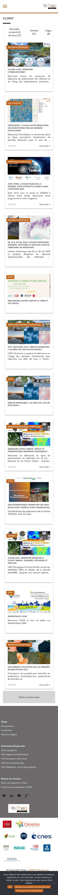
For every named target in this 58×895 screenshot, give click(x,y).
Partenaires (6, 730)
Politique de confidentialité (29, 890)
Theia (4, 721)
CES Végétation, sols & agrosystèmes (18, 766)
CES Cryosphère (9, 750)
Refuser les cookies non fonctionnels (32, 887)
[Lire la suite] (29, 65)
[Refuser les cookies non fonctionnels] (54, 883)
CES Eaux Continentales (12, 762)
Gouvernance (7, 726)
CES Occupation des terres (14, 758)
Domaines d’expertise (13, 745)
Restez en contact (11, 778)
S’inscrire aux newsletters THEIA (16, 787)
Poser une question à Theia (14, 782)
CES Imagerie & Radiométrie (14, 754)
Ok (10, 887)
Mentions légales (9, 734)
